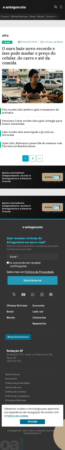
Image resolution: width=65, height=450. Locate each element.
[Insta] (42, 295)
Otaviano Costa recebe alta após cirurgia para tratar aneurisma (31, 122)
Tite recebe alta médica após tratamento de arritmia (29, 111)
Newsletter (39, 324)
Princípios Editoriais (15, 400)
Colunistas (39, 318)
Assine (48, 177)
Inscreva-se (33, 280)
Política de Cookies (15, 392)
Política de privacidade (17, 383)
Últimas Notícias (19, 17)
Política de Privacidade (39, 272)
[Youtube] (23, 295)
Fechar (32, 421)
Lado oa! (37, 312)
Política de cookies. (17, 415)
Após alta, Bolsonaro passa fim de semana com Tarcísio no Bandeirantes (32, 145)
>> (39, 158)
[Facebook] (50, 295)
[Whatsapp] (32, 295)
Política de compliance (17, 396)
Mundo (41, 17)
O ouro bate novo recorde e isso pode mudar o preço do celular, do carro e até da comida (32, 42)
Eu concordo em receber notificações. (25, 265)
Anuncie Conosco (18, 337)
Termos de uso (13, 387)
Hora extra (11, 379)
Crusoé (5, 17)
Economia (51, 17)
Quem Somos (12, 374)
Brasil (33, 17)
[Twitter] (14, 295)
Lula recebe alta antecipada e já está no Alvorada (27, 134)
